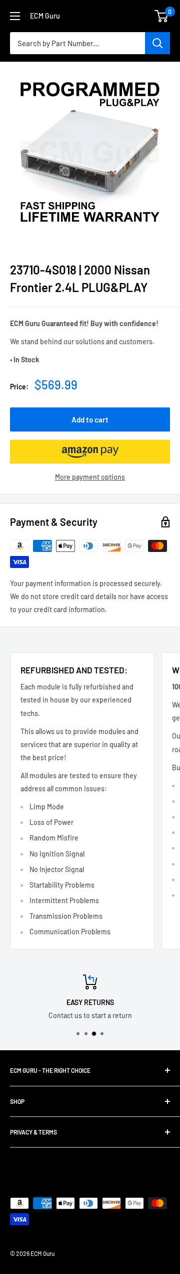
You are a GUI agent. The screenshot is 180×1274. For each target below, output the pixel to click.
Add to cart (90, 419)
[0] (162, 16)
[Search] (157, 43)
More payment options (90, 477)
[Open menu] (15, 16)
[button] (90, 452)
